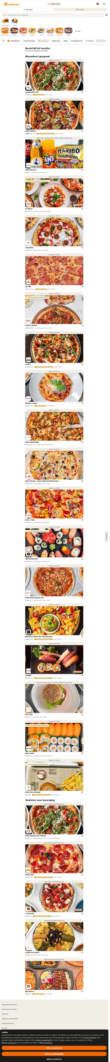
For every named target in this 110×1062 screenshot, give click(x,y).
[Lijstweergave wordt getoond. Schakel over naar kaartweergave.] (106, 15)
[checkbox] (5, 32)
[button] (10, 4)
